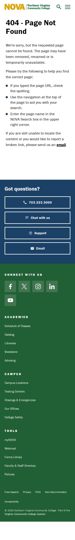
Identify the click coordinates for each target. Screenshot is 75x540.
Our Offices (12, 408)
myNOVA (10, 440)
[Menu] (67, 7)
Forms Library (13, 457)
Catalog (9, 334)
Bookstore (11, 352)
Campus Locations (16, 383)
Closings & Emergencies (20, 400)
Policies (9, 474)
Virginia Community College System (25, 514)
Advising (10, 360)
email (61, 144)
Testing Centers (15, 391)
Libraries (10, 343)
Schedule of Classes (17, 326)
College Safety (14, 417)
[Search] (59, 7)
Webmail (10, 448)
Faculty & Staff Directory (20, 465)
